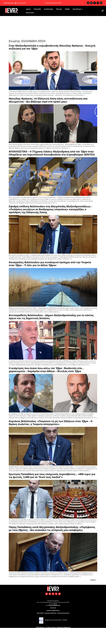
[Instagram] (98, 3)
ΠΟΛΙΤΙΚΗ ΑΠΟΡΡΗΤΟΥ (50, 613)
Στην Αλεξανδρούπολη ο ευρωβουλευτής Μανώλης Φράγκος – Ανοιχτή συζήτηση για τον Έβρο (52, 47)
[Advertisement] (53, 27)
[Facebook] (91, 3)
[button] (102, 10)
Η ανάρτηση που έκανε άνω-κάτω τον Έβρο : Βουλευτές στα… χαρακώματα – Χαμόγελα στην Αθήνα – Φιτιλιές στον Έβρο (46, 369)
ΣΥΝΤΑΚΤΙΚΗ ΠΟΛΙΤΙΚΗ (63, 613)
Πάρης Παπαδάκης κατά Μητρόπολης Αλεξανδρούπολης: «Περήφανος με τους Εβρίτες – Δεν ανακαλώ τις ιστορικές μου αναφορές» (52, 528)
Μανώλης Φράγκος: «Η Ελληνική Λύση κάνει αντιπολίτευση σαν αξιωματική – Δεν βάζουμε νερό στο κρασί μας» (48, 100)
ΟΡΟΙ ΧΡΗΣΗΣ (40, 613)
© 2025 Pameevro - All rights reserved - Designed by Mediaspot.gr (53, 627)
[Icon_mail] (88, 3)
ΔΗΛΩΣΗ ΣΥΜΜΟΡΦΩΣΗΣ (53, 610)
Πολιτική (59, 9)
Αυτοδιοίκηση (48, 9)
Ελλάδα (67, 9)
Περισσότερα (77, 9)
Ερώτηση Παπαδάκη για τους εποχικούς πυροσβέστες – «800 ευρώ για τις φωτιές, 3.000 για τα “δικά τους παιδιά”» (52, 475)
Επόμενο (93, 580)
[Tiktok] (94, 3)
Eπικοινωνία (30, 12)
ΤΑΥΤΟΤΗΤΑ (53, 608)
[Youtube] (101, 3)
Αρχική (28, 9)
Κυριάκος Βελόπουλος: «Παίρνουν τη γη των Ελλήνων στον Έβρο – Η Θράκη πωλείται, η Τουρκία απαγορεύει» (50, 422)
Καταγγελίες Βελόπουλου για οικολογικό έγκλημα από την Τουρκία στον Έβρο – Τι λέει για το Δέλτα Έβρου (50, 264)
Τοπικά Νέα (37, 9)
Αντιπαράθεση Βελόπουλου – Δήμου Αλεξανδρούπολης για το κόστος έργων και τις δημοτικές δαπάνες (51, 316)
